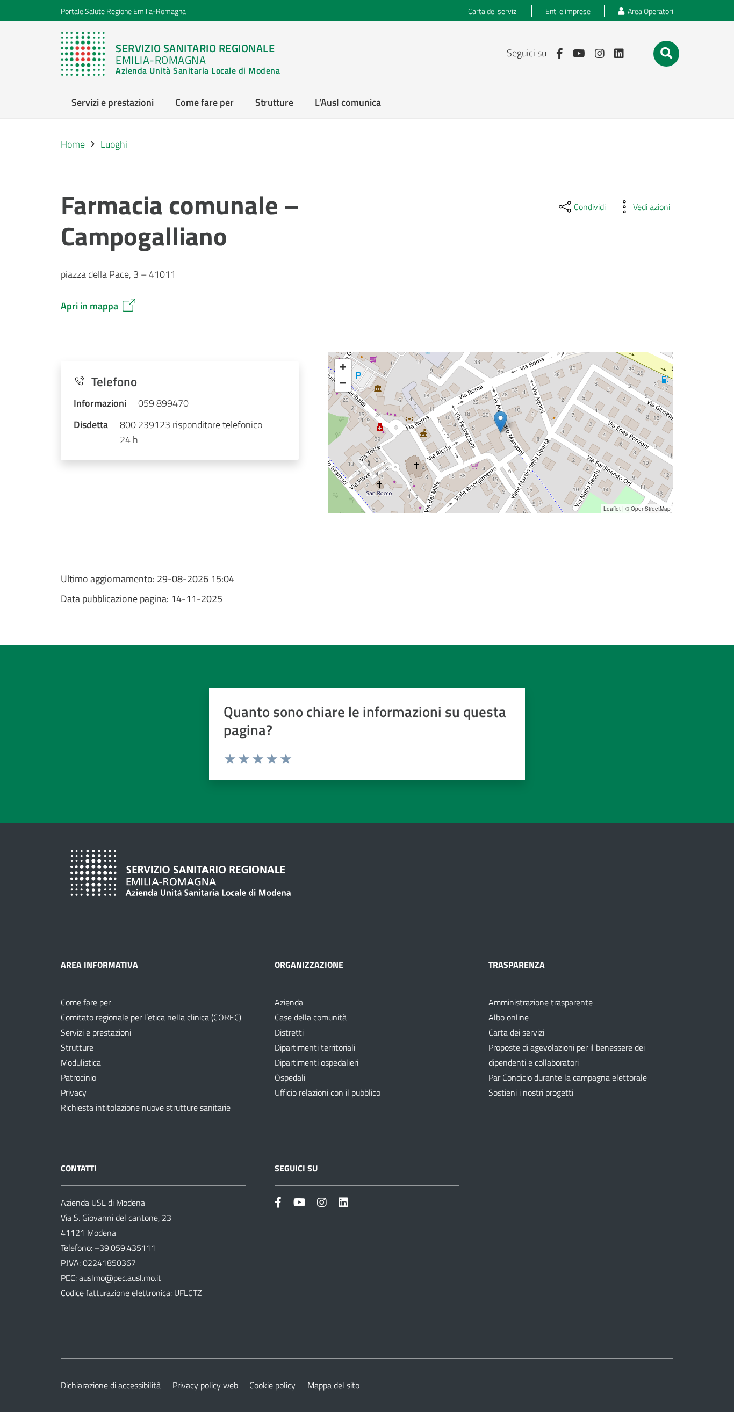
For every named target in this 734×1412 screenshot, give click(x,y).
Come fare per (86, 1002)
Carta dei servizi (516, 1032)
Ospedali (290, 1077)
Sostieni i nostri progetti (530, 1092)
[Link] (170, 54)
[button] (666, 53)
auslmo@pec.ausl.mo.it (120, 1277)
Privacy (74, 1092)
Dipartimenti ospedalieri (316, 1062)
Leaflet (612, 508)
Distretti (289, 1032)
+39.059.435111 (124, 1247)
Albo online (508, 1017)
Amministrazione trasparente (540, 1002)
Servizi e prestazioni (96, 1032)
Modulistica (81, 1062)
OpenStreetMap (651, 508)
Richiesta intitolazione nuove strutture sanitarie (146, 1107)
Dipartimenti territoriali (315, 1047)
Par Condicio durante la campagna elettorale (567, 1077)
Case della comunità (311, 1017)
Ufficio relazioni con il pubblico (327, 1092)
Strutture (77, 1047)
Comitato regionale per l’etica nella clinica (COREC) (151, 1017)
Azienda (289, 1002)
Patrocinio (78, 1077)
